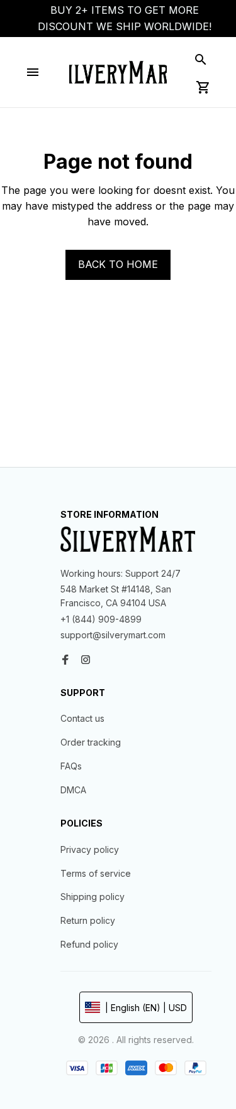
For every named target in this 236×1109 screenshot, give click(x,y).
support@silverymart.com (113, 635)
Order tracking (90, 742)
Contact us (82, 718)
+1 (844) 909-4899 (101, 619)
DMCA (73, 790)
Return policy (87, 920)
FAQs (71, 766)
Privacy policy (89, 849)
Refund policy (89, 944)
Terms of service (95, 873)
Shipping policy (92, 896)
